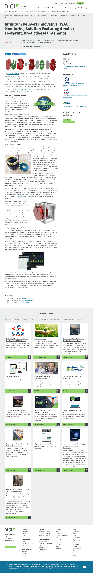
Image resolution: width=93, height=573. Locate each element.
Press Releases (77, 553)
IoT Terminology (35, 15)
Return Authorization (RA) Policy (45, 544)
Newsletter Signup (10, 547)
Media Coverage (77, 548)
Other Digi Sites (77, 551)
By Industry (25, 531)
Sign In (66, 3)
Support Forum (43, 547)
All (8, 319)
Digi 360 (24, 541)
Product (16, 319)
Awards (75, 533)
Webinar (33, 319)
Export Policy (76, 540)
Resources (68, 8)
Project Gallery (54, 15)
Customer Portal (43, 541)
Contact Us (80, 3)
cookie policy (12, 568)
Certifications (45, 15)
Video (25, 319)
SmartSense (25, 556)
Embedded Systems (44, 531)
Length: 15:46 (45, 417)
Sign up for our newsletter (29, 300)
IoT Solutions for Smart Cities (69, 122)
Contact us (25, 298)
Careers (75, 535)
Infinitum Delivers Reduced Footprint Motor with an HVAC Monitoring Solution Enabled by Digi (47, 11)
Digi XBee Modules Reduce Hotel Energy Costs (74, 106)
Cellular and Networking (45, 533)
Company (84, 8)
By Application (25, 533)
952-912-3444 (8, 538)
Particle (24, 553)
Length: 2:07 (46, 383)
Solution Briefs (55, 319)
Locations (75, 546)
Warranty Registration (44, 554)
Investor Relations (78, 542)
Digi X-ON (24, 545)
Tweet (23, 54)
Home (6, 11)
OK (84, 567)
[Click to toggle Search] (86, 3)
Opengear (24, 551)
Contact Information (10, 534)
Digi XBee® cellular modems (21, 89)
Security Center (75, 15)
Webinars (7, 18)
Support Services (43, 552)
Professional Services (44, 535)
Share (8, 54)
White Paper (44, 319)
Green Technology (67, 119)
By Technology (25, 535)
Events (27, 15)
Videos (83, 15)
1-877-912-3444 (9, 536)
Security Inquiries (9, 543)
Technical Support (44, 539)
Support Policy (42, 549)
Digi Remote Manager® (21, 196)
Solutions (38, 8)
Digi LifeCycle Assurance (28, 543)
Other (80, 319)
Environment (76, 538)
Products (46, 8)
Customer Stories (19, 11)
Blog (62, 3)
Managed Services (57, 8)
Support (76, 8)
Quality (75, 555)
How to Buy (72, 3)
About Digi (76, 531)
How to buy (26, 302)
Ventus (23, 558)
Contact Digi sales (9, 540)
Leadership (76, 544)
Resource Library (64, 15)
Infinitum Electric (13, 74)
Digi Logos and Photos (62, 535)
